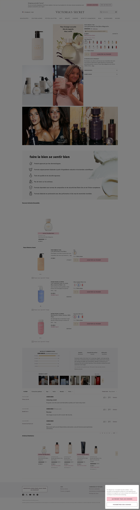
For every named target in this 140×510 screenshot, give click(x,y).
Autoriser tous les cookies (122, 499)
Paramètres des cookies (122, 504)
